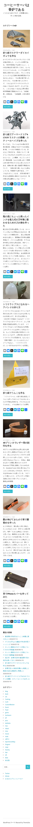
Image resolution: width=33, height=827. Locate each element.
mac (6, 726)
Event (7, 707)
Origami (7, 744)
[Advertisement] (16, 797)
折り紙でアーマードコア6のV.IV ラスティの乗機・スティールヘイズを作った (16, 137)
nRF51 (7, 739)
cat (6, 696)
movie (7, 734)
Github (7, 776)
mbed (7, 728)
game (7, 712)
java (6, 720)
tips (6, 752)
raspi (6, 747)
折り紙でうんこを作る (14, 392)
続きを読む (7, 107)
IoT (6, 718)
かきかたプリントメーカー (14, 779)
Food (6, 710)
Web (6, 758)
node (6, 736)
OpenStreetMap (10, 742)
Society (7, 750)
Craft (13, 50)
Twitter (7, 773)
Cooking (7, 699)
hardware (8, 715)
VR (6, 755)
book (6, 694)
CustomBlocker (10, 704)
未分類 (7, 760)
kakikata (7, 723)
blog (6, 691)
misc (6, 731)
